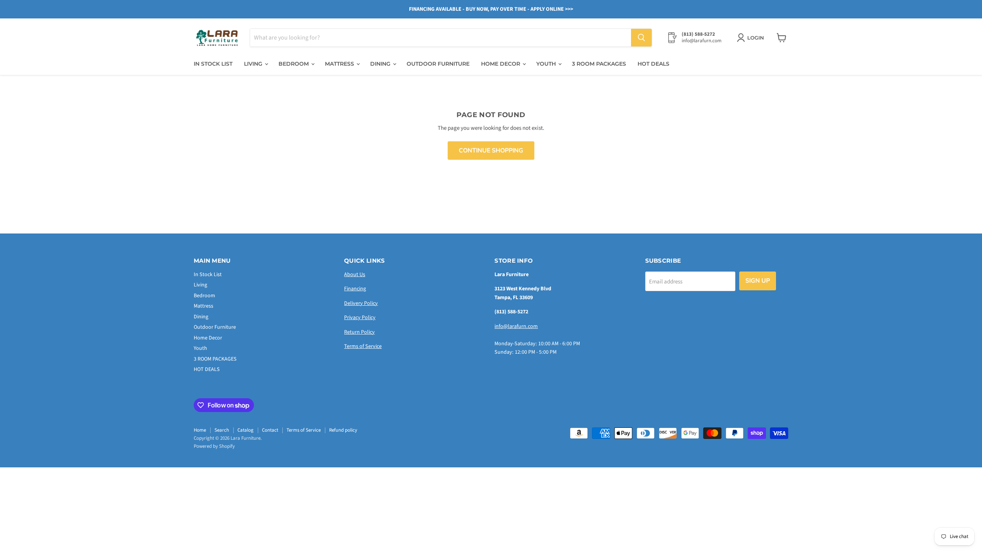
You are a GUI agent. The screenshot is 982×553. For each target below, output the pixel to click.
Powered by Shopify (214, 446)
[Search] (641, 37)
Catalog (245, 430)
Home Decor (501, 63)
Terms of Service (363, 346)
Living (254, 63)
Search (221, 430)
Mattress (340, 63)
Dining (381, 63)
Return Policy (359, 332)
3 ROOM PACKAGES (599, 63)
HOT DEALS (653, 63)
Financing (355, 289)
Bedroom (294, 63)
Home (200, 430)
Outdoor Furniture (438, 63)
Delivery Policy (361, 303)
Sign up (757, 280)
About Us (354, 274)
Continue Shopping (491, 150)
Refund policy (343, 430)
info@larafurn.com (516, 326)
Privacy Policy (360, 317)
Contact (270, 430)
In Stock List (213, 63)
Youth (546, 63)
